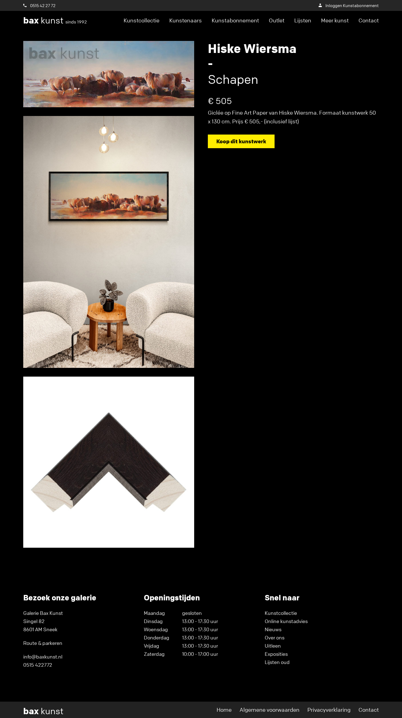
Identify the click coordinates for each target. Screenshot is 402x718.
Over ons (274, 637)
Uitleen (273, 646)
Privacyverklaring (329, 709)
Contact (369, 20)
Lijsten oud (277, 662)
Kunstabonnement (235, 20)
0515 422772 (37, 665)
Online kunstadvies (286, 621)
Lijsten (302, 20)
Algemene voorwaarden (269, 709)
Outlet (276, 20)
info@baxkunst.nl (42, 657)
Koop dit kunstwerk (241, 141)
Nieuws (273, 629)
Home (224, 709)
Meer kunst (335, 20)
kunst (55, 20)
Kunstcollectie (141, 20)
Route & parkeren (42, 643)
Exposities (276, 654)
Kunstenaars (185, 20)
